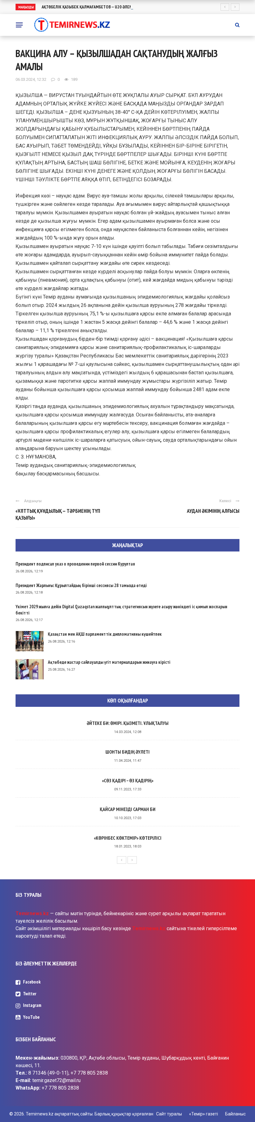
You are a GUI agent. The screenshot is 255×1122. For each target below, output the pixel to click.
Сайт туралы (169, 1113)
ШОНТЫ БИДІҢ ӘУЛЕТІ (127, 752)
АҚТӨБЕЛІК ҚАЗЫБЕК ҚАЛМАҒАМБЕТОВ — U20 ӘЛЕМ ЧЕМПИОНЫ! (98, 7)
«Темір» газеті (203, 1113)
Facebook (32, 982)
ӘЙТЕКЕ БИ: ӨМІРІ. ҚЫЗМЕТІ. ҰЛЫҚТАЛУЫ (128, 723)
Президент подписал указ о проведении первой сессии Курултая (75, 564)
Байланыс (235, 1113)
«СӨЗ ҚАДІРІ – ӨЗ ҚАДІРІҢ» (127, 780)
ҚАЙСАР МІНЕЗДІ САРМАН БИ (127, 809)
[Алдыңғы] (121, 860)
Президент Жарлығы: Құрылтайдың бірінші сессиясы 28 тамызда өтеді (81, 585)
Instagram (32, 1005)
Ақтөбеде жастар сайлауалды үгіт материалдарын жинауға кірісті (109, 662)
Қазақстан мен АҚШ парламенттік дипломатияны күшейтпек (105, 634)
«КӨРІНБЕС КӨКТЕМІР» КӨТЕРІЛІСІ (127, 838)
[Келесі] (132, 860)
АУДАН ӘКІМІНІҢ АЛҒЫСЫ (213, 511)
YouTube (31, 1017)
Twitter (29, 994)
